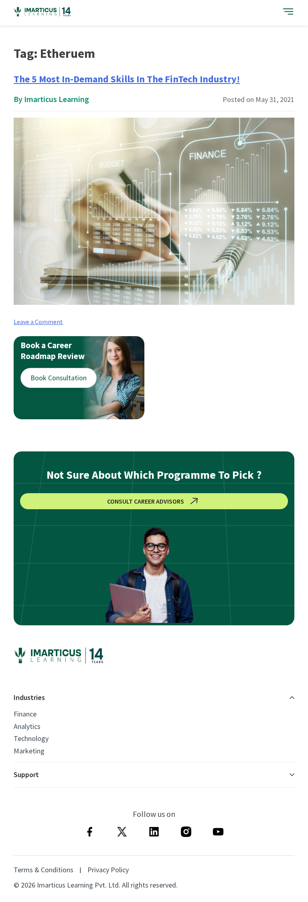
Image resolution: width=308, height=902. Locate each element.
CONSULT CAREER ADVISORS (145, 501)
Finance (25, 714)
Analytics (27, 726)
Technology (31, 738)
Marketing (29, 751)
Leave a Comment (38, 322)
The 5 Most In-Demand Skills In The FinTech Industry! (127, 79)
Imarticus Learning (56, 99)
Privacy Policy (108, 869)
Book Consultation (58, 377)
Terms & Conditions (43, 869)
